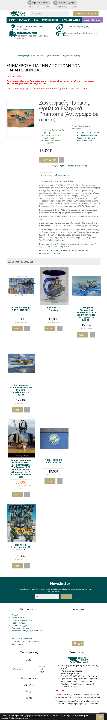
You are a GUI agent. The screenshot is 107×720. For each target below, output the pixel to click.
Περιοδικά (24, 19)
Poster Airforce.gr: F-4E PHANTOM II (21, 308)
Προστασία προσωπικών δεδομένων (27, 641)
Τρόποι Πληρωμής (19, 623)
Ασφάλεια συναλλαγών (22, 638)
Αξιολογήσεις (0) (62, 175)
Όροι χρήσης (17, 644)
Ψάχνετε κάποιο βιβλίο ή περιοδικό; (30, 28)
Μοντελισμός (50, 19)
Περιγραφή (46, 175)
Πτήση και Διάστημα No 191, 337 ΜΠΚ (21, 547)
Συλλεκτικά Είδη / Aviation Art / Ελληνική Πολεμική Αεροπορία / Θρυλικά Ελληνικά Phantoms (88, 136)
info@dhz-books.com (55, 240)
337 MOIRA (55, 253)
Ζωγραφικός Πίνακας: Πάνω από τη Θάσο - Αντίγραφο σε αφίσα (21, 389)
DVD (36, 19)
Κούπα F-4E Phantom (53, 308)
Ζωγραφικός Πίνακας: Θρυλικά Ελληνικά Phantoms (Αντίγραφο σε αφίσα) (48, 55)
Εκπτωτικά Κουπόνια (20, 628)
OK (100, 717)
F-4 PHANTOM (53, 250)
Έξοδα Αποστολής (19, 617)
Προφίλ (15, 615)
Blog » (78, 643)
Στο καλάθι (49, 159)
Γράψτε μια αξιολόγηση (77, 165)
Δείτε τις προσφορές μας (76, 26)
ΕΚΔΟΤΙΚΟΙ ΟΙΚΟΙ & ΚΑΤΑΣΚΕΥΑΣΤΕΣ (93, 19)
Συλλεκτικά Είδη (71, 19)
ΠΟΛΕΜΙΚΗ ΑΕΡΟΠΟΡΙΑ (70, 250)
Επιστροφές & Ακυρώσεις (22, 620)
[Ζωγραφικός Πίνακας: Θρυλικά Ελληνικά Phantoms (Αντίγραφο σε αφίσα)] (21, 119)
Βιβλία (12, 19)
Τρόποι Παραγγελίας (20, 625)
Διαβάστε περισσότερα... (19, 718)
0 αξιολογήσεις (58, 165)
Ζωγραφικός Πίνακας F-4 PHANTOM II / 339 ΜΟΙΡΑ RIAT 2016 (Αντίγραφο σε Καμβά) (86, 313)
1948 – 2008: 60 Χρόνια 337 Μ (53, 461)
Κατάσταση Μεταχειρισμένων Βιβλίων (28, 630)
